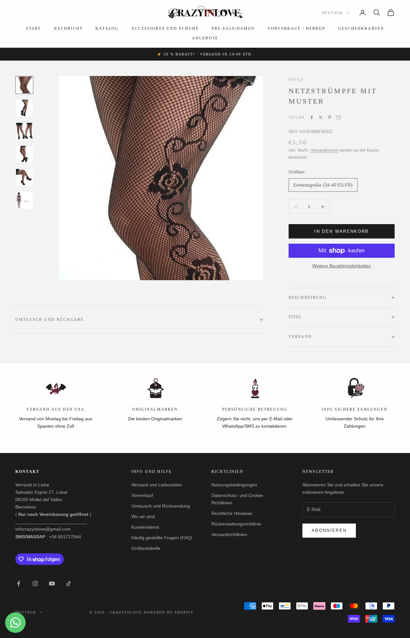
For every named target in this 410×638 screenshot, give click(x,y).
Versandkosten (324, 150)
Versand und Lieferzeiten (156, 484)
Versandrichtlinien (229, 534)
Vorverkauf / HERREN (296, 28)
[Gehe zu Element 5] (24, 177)
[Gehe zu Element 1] (24, 85)
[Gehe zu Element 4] (24, 154)
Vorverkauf (142, 495)
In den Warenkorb (341, 231)
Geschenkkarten (361, 28)
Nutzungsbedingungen (234, 484)
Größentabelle (145, 548)
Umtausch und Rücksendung (160, 505)
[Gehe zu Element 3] (24, 131)
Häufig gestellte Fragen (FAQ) (161, 537)
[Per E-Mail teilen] (338, 117)
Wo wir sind (143, 516)
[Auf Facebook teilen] (311, 117)
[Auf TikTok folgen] (68, 583)
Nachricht (68, 28)
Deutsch (332, 13)
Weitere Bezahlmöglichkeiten (341, 265)
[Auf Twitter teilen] (320, 117)
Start (33, 28)
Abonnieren (329, 530)
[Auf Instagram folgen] (35, 583)
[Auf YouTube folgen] (52, 583)
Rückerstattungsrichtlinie (236, 523)
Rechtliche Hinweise (231, 513)
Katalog (107, 28)
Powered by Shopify (169, 612)
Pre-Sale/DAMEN (233, 28)
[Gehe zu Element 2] (24, 108)
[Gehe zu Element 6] (24, 200)
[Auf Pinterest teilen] (329, 117)
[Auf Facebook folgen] (18, 583)
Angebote (205, 38)
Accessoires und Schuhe (165, 28)
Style (296, 80)
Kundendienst (145, 527)
